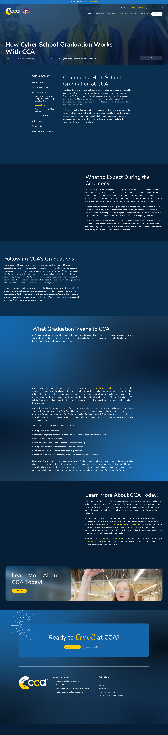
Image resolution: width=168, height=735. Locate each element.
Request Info (153, 7)
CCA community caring (25, 59)
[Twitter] (139, 677)
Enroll (155, 14)
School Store (37, 121)
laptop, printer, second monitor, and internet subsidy (125, 524)
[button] (96, 7)
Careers (101, 681)
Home (8, 59)
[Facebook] (130, 677)
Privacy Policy (103, 689)
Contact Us (18, 591)
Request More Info (92, 647)
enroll (90, 541)
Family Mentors (39, 82)
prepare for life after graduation (102, 388)
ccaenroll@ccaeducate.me (69, 681)
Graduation (40, 105)
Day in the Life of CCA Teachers (44, 110)
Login (123, 7)
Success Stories (38, 126)
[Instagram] (143, 677)
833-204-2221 (87, 688)
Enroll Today (71, 647)
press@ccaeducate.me (75, 692)
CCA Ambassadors (40, 87)
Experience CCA (45, 59)
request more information (114, 538)
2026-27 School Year (89, 2)
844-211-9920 (137, 7)
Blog (115, 7)
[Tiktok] (148, 677)
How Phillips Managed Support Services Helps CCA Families (45, 98)
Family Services (41, 115)
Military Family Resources (43, 131)
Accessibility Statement (107, 692)
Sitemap (102, 685)
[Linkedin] (134, 677)
